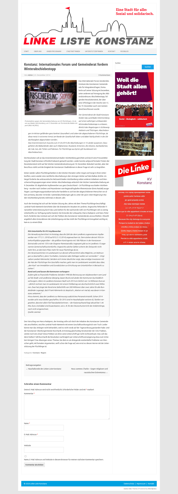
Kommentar (29, 393)
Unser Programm (54, 51)
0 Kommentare (104, 75)
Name (27, 423)
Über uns (37, 51)
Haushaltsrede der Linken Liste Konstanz (43, 369)
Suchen (118, 63)
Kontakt (111, 51)
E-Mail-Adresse (31, 434)
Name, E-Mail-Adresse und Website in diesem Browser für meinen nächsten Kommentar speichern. (64, 460)
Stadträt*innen (73, 51)
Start (26, 51)
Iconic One (128, 489)
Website (27, 445)
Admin (30, 75)
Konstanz (36, 353)
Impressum (141, 484)
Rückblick (124, 51)
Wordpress (152, 489)
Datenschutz (129, 484)
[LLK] (89, 44)
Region (43, 353)
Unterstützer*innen (94, 51)
